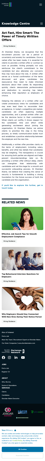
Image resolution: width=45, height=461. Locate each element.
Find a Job (5, 336)
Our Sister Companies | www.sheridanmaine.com (18, 343)
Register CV (6, 372)
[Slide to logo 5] (23, 417)
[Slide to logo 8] (27, 417)
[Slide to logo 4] (22, 417)
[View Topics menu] (41, 23)
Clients (4, 392)
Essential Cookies (22, 455)
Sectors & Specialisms (9, 385)
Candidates (5, 395)
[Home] (7, 4)
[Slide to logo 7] (26, 417)
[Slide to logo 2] (19, 417)
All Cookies (22, 449)
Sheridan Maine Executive (10, 398)
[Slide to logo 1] (18, 417)
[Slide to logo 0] (16, 417)
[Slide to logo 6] (24, 417)
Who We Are (6, 382)
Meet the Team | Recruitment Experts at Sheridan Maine (21, 340)
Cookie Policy (17, 440)
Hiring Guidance (9, 46)
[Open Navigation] (40, 4)
